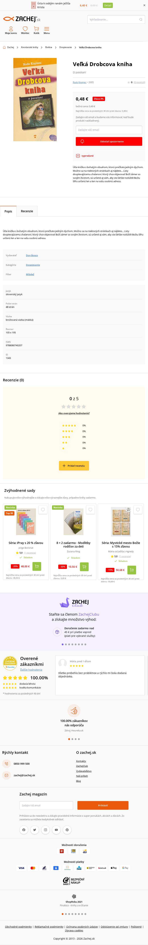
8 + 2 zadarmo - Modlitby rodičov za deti (73, 544)
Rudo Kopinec (79, 82)
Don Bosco (32, 255)
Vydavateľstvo (84, 771)
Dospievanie (65, 47)
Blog (78, 781)
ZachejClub (82, 766)
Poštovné (136, 926)
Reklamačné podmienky (49, 926)
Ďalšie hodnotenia (31, 669)
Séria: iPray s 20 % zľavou (26, 543)
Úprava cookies (74, 930)
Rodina (48, 47)
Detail (107, 5)
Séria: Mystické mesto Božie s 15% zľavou (121, 544)
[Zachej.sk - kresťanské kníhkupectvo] (21, 19)
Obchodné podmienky (18, 926)
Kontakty (81, 761)
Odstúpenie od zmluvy (114, 926)
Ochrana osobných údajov (82, 926)
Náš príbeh (82, 776)
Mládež (30, 274)
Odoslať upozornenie (112, 141)
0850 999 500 (22, 763)
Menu (47, 33)
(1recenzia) (30, 552)
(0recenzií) (139, 82)
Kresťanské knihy (29, 47)
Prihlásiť (103, 805)
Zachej (10, 47)
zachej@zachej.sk (24, 775)
